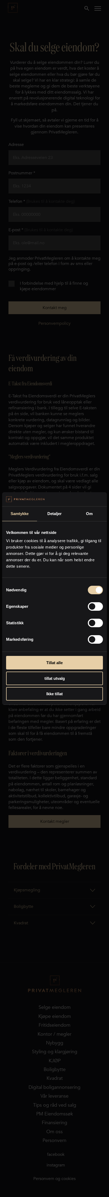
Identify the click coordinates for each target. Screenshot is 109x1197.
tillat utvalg (54, 678)
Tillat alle (54, 662)
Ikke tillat (54, 694)
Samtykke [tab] (20, 513)
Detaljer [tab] (54, 513)
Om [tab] (89, 513)
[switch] (95, 606)
